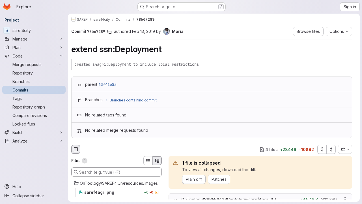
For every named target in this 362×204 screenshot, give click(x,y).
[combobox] (345, 149)
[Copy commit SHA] (109, 31)
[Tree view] (157, 160)
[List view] (147, 160)
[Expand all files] (321, 149)
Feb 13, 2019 (143, 31)
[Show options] (345, 199)
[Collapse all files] (331, 149)
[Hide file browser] (75, 149)
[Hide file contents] (175, 199)
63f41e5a (107, 84)
